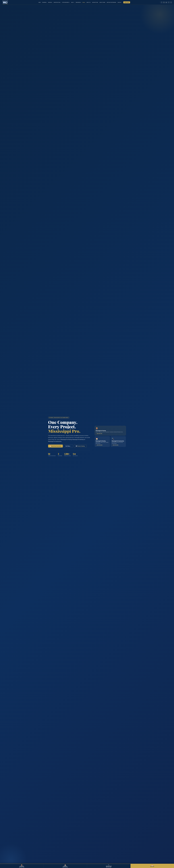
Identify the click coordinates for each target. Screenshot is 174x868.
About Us (88, 2)
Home (40, 2)
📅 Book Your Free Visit (55, 446)
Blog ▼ (72, 2)
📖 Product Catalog (80, 446)
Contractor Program (111, 2)
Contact (119, 2)
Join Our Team (95, 2)
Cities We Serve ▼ (66, 2)
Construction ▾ (57, 2)
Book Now (127, 2)
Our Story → (68, 446)
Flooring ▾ (44, 2)
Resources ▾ (78, 2)
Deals (84, 2)
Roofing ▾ (50, 2)
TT (168, 2)
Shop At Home (102, 2)
